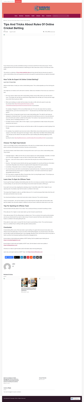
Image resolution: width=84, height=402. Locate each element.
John (7, 31)
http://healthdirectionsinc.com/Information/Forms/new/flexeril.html (30, 138)
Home (16, 15)
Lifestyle (38, 15)
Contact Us (48, 15)
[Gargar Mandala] (47, 327)
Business (21, 15)
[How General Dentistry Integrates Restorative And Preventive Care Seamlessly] (29, 282)
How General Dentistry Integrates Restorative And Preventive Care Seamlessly (28, 289)
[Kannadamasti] (42, 8)
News (43, 15)
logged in (11, 391)
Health (33, 15)
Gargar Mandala (42, 377)
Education (27, 15)
